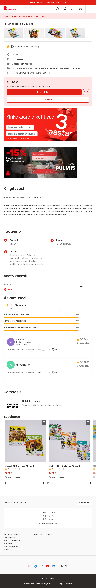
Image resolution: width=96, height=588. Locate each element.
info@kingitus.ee (49, 523)
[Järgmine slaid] (90, 483)
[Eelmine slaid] (6, 483)
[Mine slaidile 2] (48, 483)
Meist (6, 549)
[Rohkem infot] (30, 63)
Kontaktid (8, 543)
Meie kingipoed (11, 546)
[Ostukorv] (80, 9)
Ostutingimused (11, 537)
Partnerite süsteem (43, 534)
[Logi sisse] (65, 9)
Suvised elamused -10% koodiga (43, 2)
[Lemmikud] (73, 9)
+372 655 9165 (49, 512)
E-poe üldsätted (11, 534)
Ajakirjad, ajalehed (18, 16)
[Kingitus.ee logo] (11, 9)
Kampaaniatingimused (14, 540)
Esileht (6, 16)
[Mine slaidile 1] (43, 483)
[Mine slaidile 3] (52, 483)
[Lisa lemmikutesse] (86, 92)
